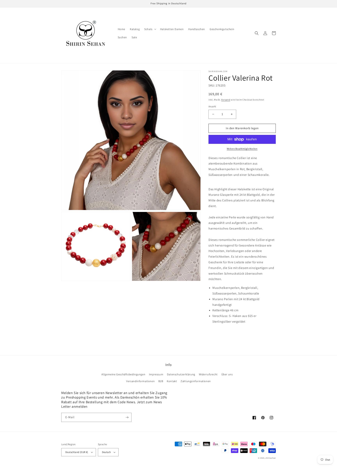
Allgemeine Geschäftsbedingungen (123, 374)
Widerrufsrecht (208, 374)
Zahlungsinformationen (196, 381)
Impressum (156, 374)
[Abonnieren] (127, 417)
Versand (225, 99)
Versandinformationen (140, 381)
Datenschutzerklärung (181, 374)
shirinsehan (270, 458)
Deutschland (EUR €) (76, 452)
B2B (160, 381)
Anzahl (212, 106)
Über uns (227, 374)
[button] (150, 29)
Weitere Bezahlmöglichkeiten (242, 148)
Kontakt (172, 381)
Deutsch (106, 452)
